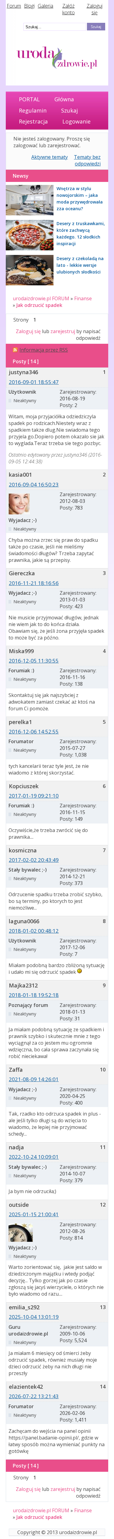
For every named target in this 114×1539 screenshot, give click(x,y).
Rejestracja (33, 121)
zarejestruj (62, 331)
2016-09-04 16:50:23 (34, 484)
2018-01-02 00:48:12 (34, 930)
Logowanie (76, 121)
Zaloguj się (94, 9)
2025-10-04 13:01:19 (34, 1316)
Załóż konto (68, 9)
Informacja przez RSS (43, 349)
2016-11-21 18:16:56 (34, 583)
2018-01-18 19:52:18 (34, 994)
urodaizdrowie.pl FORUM (41, 298)
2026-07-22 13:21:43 (34, 1396)
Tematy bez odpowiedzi (87, 160)
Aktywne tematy (49, 157)
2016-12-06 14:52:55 (34, 731)
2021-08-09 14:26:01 (34, 1079)
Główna (64, 99)
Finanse (83, 298)
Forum (14, 5)
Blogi (29, 5)
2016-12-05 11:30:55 (34, 660)
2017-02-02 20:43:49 (34, 859)
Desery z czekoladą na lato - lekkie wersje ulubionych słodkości (80, 265)
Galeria (45, 5)
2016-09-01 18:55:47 (34, 381)
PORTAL (29, 99)
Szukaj (69, 110)
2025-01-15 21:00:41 (34, 1214)
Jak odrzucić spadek (39, 305)
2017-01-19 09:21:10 (34, 795)
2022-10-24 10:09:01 (34, 1156)
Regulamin (33, 110)
